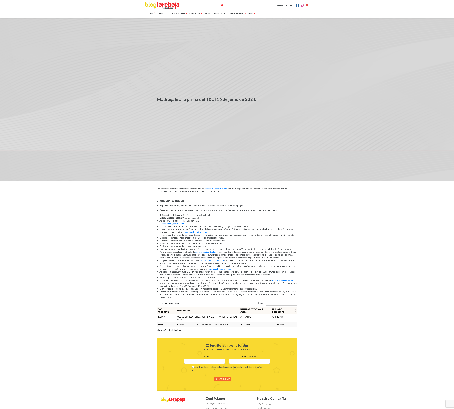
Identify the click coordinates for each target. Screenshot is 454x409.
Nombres (205, 356)
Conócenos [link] (149, 13)
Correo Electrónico (249, 356)
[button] (175, 310)
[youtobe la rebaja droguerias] (307, 5)
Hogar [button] (250, 13)
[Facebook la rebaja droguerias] (297, 5)
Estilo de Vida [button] (194, 13)
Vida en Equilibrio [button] (236, 13)
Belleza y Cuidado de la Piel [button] (215, 13)
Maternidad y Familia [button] (177, 13)
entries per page (172, 303)
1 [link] (291, 330)
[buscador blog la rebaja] (222, 5)
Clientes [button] (161, 13)
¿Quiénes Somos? (265, 404)
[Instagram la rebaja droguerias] (302, 5)
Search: (261, 303)
